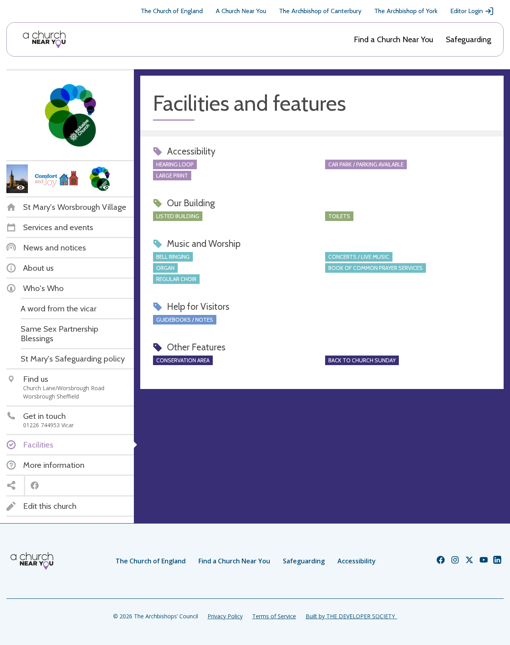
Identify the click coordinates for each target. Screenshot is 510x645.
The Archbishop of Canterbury (320, 11)
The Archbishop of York (405, 11)
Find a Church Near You (393, 39)
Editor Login (466, 11)
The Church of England (172, 11)
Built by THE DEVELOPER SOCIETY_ (351, 616)
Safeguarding (468, 39)
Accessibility (356, 561)
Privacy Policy (225, 616)
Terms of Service (274, 616)
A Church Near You (241, 11)
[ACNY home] (44, 39)
